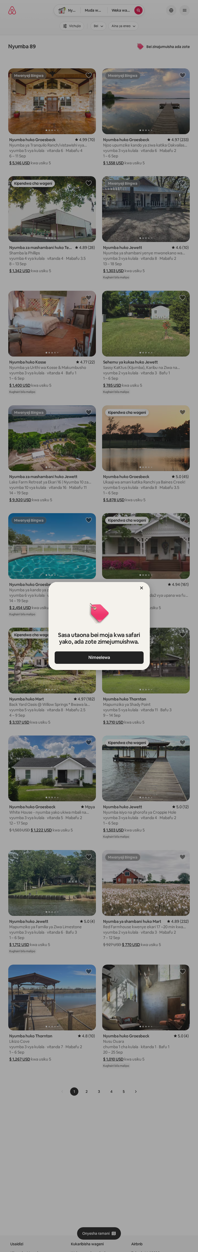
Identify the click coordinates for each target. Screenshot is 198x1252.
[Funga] (141, 588)
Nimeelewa (99, 657)
